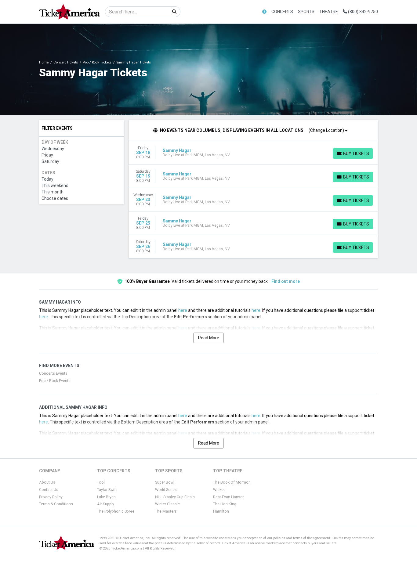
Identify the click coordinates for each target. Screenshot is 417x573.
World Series (166, 490)
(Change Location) (327, 130)
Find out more (285, 281)
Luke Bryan (106, 497)
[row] (253, 152)
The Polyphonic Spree (115, 511)
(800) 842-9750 (362, 11)
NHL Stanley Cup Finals (175, 497)
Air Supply (105, 504)
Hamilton (221, 511)
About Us (47, 482)
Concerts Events (53, 373)
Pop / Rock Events (55, 381)
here (182, 310)
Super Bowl (164, 482)
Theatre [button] (328, 11)
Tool (101, 482)
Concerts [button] (282, 11)
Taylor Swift (107, 490)
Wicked (219, 490)
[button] (264, 11)
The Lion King (224, 504)
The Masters (166, 511)
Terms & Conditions (56, 504)
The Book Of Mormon (232, 482)
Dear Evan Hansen (229, 497)
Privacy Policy (51, 497)
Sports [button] (306, 11)
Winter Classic (167, 504)
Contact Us (48, 490)
